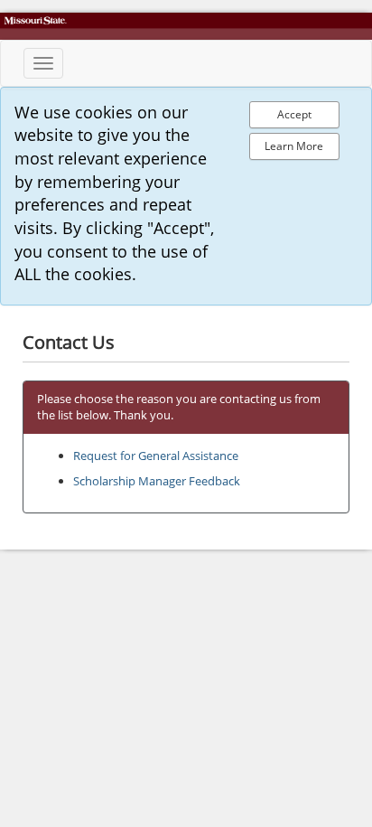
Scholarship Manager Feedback (156, 481)
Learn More (294, 146)
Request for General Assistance (155, 455)
